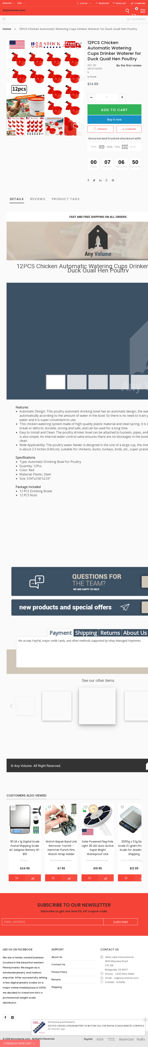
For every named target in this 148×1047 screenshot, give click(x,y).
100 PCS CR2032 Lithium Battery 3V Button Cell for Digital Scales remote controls (96, 1025)
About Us (56, 957)
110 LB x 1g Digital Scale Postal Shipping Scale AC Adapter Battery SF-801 (24, 848)
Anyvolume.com (14, 10)
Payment (61, 632)
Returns (110, 632)
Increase (122, 97)
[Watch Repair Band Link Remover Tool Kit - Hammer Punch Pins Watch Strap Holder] (61, 819)
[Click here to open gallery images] (80, 45)
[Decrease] (91, 97)
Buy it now (114, 119)
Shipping (86, 632)
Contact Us (58, 964)
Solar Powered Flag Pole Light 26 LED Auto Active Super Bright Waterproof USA (98, 848)
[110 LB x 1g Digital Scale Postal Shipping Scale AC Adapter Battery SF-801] (25, 819)
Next (80, 79)
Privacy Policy (59, 972)
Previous (10, 79)
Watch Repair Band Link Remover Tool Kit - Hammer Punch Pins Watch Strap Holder (61, 848)
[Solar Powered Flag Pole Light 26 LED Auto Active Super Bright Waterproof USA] (98, 819)
